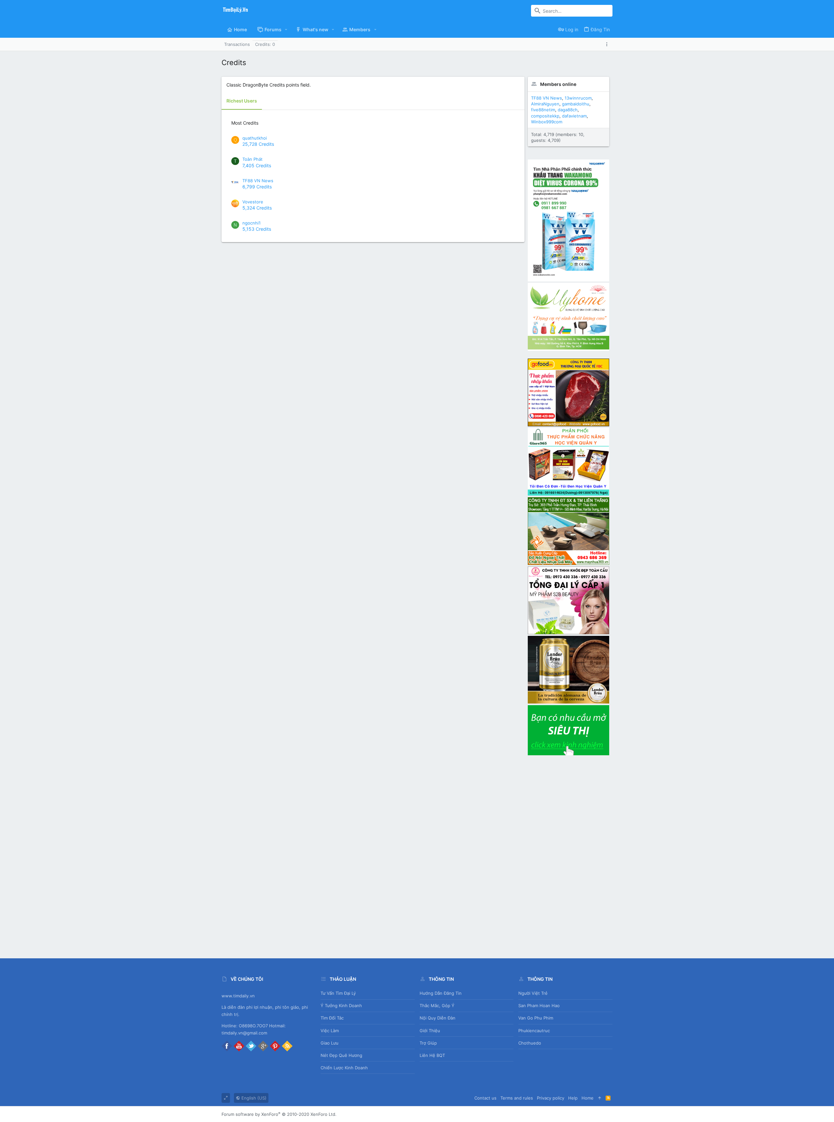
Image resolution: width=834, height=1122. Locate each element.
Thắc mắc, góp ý (437, 1005)
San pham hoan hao (539, 1005)
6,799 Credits (257, 186)
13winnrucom (578, 98)
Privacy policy (550, 1098)
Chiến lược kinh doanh (344, 1067)
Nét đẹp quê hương (341, 1055)
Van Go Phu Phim (535, 1017)
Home (588, 1098)
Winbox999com (546, 121)
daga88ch (568, 109)
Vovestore (252, 201)
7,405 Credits (256, 165)
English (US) (253, 1098)
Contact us (485, 1098)
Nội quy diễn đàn (437, 1017)
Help (573, 1098)
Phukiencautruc (534, 1030)
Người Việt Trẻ (533, 993)
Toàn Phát (252, 159)
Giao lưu (329, 1043)
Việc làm (330, 1030)
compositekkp (545, 115)
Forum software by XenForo (279, 1114)
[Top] (600, 1098)
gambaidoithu (575, 103)
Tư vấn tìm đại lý (338, 993)
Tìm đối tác (332, 1017)
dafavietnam (574, 115)
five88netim (543, 109)
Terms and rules (516, 1098)
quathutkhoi (254, 138)
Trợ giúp (428, 1043)
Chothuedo (529, 1043)
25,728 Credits (258, 144)
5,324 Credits (257, 208)
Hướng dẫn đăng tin (441, 993)
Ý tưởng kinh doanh (341, 1005)
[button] (286, 29)
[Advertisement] (568, 854)
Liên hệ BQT (432, 1055)
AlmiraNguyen (545, 103)
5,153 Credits (256, 229)
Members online (558, 84)
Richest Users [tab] (241, 100)
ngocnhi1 (251, 223)
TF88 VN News (257, 180)
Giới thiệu (430, 1030)
